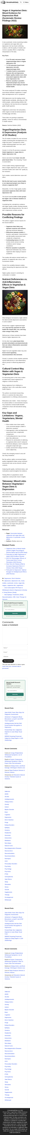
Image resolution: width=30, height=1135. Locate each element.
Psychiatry (8, 866)
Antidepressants (9, 799)
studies (4, 583)
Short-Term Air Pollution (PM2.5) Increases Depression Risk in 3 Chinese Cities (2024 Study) (15, 566)
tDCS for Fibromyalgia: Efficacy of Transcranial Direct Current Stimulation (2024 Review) (16, 560)
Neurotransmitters (10, 856)
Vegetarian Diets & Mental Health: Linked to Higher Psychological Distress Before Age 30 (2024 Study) (16, 550)
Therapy (7, 894)
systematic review (12, 583)
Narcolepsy (8, 843)
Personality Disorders (11, 863)
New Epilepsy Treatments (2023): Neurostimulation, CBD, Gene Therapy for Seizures (14, 597)
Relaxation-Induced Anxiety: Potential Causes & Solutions (15, 777)
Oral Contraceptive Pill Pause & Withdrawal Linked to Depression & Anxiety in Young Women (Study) (14, 590)
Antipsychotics (9, 802)
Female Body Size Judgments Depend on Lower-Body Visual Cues (13, 731)
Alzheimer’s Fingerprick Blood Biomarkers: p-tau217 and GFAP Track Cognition (14, 719)
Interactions (8, 838)
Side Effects (8, 879)
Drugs (6, 822)
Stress (6, 887)
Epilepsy (7, 827)
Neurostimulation (9, 853)
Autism (7, 807)
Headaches (8, 832)
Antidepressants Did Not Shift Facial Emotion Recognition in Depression (13, 725)
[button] (20, 2)
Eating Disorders (9, 825)
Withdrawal (8, 900)
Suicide (7, 889)
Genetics (7, 830)
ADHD (6, 794)
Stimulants (8, 884)
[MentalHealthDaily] (3, 2)
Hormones (8, 835)
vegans (4, 585)
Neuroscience (9, 851)
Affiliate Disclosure (22, 1112)
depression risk (15, 581)
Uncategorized (9, 897)
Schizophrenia (9, 876)
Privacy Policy (6, 1112)
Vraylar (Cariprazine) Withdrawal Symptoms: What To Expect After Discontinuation (14, 761)
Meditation (8, 840)
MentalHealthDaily (12, 2)
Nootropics (8, 858)
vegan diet (21, 583)
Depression (7, 578)
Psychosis (8, 871)
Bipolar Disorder (9, 809)
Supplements (8, 892)
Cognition (7, 814)
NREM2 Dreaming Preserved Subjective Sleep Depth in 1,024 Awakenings (14, 738)
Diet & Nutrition (16, 578)
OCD (6, 861)
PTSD (6, 874)
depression (7, 581)
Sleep (6, 882)
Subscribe (15, 613)
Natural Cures (9, 845)
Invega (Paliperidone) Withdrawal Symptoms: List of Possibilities (14, 755)
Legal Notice (14, 1112)
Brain (6, 812)
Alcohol (7, 796)
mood (22, 581)
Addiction (7, 791)
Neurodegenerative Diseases (13, 848)
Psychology (8, 869)
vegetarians (19, 585)
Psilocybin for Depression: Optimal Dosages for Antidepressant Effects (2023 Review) (16, 572)
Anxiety (7, 804)
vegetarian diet (11, 585)
